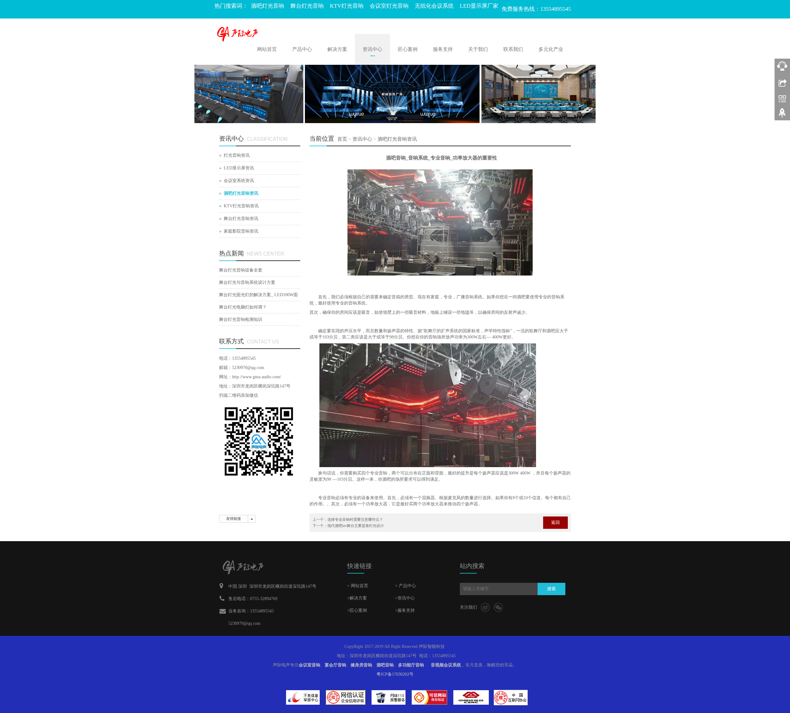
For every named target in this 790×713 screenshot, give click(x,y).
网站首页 (267, 49)
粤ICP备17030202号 (395, 674)
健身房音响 (361, 665)
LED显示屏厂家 (479, 6)
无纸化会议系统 (434, 6)
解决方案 (337, 49)
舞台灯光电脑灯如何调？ (243, 307)
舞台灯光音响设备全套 (240, 270)
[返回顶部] (782, 115)
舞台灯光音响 (307, 6)
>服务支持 (405, 610)
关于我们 (478, 49)
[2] (395, 94)
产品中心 (302, 49)
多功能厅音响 (411, 665)
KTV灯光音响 (347, 6)
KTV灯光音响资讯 (241, 206)
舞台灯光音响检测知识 (240, 319)
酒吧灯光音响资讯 (397, 139)
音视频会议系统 (446, 665)
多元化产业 (550, 49)
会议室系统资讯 (239, 180)
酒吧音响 (385, 665)
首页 (342, 139)
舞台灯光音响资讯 (241, 218)
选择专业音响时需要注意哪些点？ (355, 519)
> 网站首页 (357, 585)
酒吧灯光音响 (267, 6)
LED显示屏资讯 (239, 168)
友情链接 (233, 518)
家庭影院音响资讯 (241, 231)
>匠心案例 (357, 610)
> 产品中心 (405, 585)
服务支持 (443, 49)
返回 (555, 522)
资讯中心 (372, 49)
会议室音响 (309, 665)
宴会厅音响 (335, 665)
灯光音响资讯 (237, 155)
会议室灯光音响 (389, 6)
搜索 (551, 589)
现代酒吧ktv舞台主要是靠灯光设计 (355, 526)
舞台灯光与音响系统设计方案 (247, 282)
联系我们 (513, 49)
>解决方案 (357, 598)
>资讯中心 (405, 598)
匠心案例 (408, 49)
